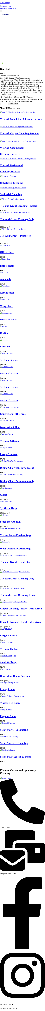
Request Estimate (10, 8)
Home (2, 8)
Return (5, 14)
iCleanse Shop (5, 3)
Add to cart (14, 104)
